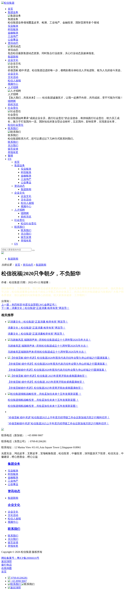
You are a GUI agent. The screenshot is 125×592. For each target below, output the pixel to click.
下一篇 (35, 308)
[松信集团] (7, 2)
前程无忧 (26, 216)
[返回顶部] (14, 587)
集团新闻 (26, 189)
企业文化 (19, 192)
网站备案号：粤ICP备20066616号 (20, 558)
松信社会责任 (28, 223)
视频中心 (26, 206)
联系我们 (19, 227)
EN (16, 243)
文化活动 (26, 199)
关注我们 (26, 233)
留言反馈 (26, 237)
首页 (17, 162)
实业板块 (26, 168)
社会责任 (19, 220)
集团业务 (19, 165)
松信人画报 (27, 203)
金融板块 (26, 175)
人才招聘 (19, 209)
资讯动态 (19, 186)
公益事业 (26, 182)
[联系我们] (14, 584)
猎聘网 (25, 213)
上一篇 (29, 304)
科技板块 (26, 172)
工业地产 (26, 179)
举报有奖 (26, 240)
